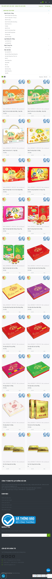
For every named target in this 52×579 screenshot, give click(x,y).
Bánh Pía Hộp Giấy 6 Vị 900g (34, 150)
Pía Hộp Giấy (7, 34)
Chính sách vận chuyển (7, 500)
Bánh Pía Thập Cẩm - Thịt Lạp (10, 17)
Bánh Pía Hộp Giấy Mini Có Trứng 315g (36, 189)
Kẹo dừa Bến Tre (8, 52)
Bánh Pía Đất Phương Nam (10, 32)
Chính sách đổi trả (6, 502)
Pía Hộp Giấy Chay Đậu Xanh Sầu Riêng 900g (13, 307)
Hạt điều (6, 73)
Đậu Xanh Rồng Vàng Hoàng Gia (11, 54)
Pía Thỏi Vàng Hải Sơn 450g (34, 464)
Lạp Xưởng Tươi (8, 41)
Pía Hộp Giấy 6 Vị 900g (8, 385)
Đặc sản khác (7, 50)
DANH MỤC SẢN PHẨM (8, 10)
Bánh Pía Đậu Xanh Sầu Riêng (11, 15)
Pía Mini (6, 26)
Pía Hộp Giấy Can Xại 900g (34, 346)
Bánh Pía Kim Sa (8, 24)
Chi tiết (7, 155)
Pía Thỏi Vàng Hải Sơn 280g (9, 464)
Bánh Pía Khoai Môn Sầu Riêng (11, 21)
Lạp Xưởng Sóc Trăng (9, 39)
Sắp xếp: (41, 77)
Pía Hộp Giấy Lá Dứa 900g (33, 385)
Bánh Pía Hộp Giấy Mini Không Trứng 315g (12, 229)
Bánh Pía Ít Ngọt (8, 36)
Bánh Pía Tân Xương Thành (10, 30)
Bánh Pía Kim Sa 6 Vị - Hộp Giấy (10, 150)
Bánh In (6, 58)
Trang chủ (41, 6)
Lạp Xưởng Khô (8, 43)
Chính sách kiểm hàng (6, 507)
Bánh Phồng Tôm (8, 71)
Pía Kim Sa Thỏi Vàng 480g (34, 425)
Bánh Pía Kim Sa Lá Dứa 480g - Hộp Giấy (37, 111)
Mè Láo (6, 64)
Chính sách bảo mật (6, 497)
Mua (19, 155)
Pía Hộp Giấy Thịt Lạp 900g (9, 346)
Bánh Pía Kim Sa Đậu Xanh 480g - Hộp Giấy (12, 111)
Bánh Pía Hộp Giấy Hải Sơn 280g (10, 268)
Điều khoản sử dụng (6, 509)
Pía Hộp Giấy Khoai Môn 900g (34, 307)
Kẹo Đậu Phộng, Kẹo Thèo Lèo (11, 56)
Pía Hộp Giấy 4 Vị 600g (8, 425)
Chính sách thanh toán (7, 505)
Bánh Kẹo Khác (8, 69)
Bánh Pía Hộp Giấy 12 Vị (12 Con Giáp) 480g (12, 189)
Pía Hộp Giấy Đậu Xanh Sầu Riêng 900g (36, 268)
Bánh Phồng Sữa (8, 60)
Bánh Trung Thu (8, 45)
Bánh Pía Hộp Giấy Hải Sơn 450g (35, 229)
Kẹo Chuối (7, 66)
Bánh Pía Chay (8, 19)
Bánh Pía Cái (7, 28)
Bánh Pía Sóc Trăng (9, 13)
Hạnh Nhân (7, 62)
